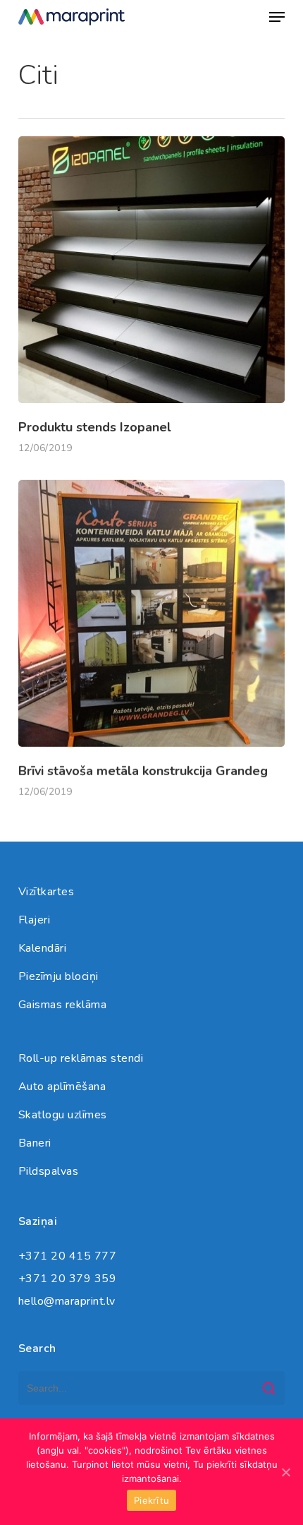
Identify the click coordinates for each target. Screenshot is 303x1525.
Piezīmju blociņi (58, 976)
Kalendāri (42, 948)
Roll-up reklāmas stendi (81, 1058)
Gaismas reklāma (62, 1004)
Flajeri (34, 920)
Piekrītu (151, 1500)
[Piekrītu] (285, 1472)
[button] (277, 17)
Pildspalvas (48, 1171)
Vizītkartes (46, 891)
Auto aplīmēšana (62, 1086)
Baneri (34, 1143)
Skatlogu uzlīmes (62, 1115)
